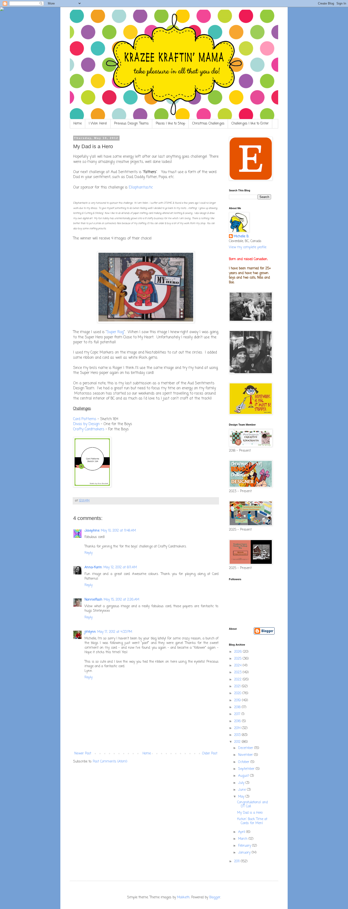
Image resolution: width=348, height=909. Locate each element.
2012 (238, 741)
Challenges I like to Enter (250, 123)
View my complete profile (247, 247)
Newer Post (82, 753)
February (245, 845)
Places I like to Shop (170, 123)
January (245, 852)
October (244, 762)
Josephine (92, 530)
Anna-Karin (93, 567)
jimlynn (90, 631)
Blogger (214, 897)
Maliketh (183, 897)
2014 (238, 728)
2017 (237, 714)
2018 (238, 707)
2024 (238, 665)
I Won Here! (98, 123)
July (241, 782)
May (241, 796)
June (242, 789)
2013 (238, 735)
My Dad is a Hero (250, 812)
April (242, 832)
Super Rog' (115, 332)
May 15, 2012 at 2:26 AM (121, 599)
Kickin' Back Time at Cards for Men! (252, 821)
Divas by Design (86, 424)
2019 (238, 700)
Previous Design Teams (131, 123)
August (244, 775)
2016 (238, 721)
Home (77, 123)
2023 (238, 672)
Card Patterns (84, 419)
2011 (237, 861)
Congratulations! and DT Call (252, 804)
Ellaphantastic (141, 187)
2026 (238, 651)
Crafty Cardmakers (88, 429)
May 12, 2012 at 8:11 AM (120, 567)
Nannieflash (93, 599)
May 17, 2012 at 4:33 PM (114, 631)
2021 (238, 686)
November (246, 755)
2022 (238, 679)
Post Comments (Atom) (110, 761)
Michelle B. (241, 236)
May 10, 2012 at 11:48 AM (118, 530)
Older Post (209, 753)
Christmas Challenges (208, 123)
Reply (89, 553)
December (246, 748)
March (243, 838)
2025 (238, 658)
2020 (238, 693)
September (247, 769)
